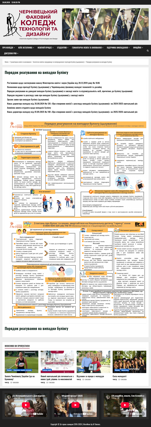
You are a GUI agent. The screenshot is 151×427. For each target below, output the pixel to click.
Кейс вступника (25, 47)
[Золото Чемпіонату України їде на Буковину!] (21, 362)
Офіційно (137, 47)
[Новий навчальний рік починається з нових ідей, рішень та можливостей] (57, 362)
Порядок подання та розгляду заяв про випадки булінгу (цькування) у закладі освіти (45, 95)
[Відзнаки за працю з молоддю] (93, 362)
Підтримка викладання (117, 47)
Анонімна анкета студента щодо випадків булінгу (29, 107)
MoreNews (86, 424)
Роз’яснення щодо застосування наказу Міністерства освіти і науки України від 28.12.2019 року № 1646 (53, 82)
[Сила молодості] (129, 362)
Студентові (62, 47)
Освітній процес (45, 47)
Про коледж (7, 47)
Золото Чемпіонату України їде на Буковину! (20, 378)
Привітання (125, 370)
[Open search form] (148, 50)
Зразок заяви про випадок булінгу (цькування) (28, 99)
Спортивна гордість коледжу (22, 370)
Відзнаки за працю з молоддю (90, 376)
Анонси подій (47, 370)
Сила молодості (119, 376)
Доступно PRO (10, 53)
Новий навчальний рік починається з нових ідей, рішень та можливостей (57, 378)
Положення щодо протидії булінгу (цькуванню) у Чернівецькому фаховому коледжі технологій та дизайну (54, 87)
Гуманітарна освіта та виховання (87, 47)
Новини (9, 370)
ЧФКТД (7, 383)
